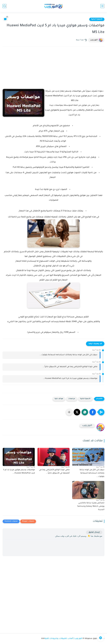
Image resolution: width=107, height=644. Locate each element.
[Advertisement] (53, 71)
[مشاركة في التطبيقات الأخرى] (69, 412)
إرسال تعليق (94, 532)
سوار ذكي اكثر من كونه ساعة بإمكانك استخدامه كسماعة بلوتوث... (68, 355)
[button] (92, 412)
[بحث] (5, 6)
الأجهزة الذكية (96, 19)
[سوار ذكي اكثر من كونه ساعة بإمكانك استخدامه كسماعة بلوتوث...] (88, 457)
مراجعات (71, 399)
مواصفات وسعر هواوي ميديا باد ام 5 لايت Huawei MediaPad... (70, 379)
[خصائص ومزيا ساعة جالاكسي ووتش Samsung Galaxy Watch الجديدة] (88, 490)
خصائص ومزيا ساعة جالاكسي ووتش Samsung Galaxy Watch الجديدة (90, 506)
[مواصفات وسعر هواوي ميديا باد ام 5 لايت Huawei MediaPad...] (19, 457)
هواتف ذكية (59, 399)
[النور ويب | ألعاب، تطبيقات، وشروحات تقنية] (53, 6)
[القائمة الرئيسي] (102, 6)
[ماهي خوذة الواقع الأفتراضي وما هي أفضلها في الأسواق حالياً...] (53, 457)
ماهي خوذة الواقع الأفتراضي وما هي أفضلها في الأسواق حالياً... (70, 367)
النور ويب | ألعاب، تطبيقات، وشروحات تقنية (63, 639)
